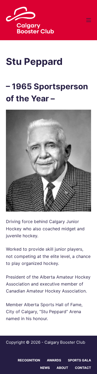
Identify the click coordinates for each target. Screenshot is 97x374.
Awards (54, 360)
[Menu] (88, 20)
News (45, 368)
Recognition (29, 360)
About (62, 368)
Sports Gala (79, 360)
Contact (83, 368)
